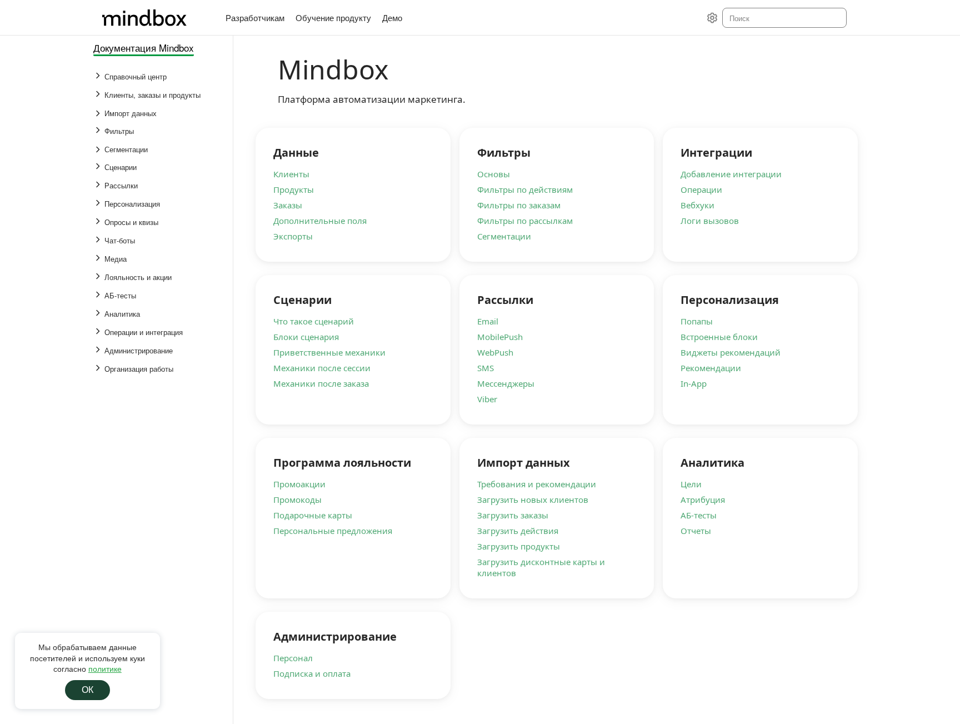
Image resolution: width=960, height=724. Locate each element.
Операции (701, 189)
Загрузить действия (517, 530)
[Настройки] (712, 18)
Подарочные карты (312, 515)
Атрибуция (703, 499)
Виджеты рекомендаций (731, 352)
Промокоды (297, 499)
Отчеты (696, 530)
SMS (485, 367)
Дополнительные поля (320, 220)
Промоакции (299, 484)
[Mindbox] (155, 17)
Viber (487, 399)
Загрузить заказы (512, 515)
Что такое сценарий (313, 321)
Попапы (697, 321)
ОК (87, 690)
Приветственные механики (329, 352)
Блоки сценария (306, 336)
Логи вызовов (710, 220)
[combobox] (783, 17)
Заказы (287, 205)
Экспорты (293, 236)
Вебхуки (697, 205)
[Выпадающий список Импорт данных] (98, 113)
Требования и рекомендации (536, 484)
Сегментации (504, 236)
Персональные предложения (332, 530)
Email (487, 321)
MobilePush (500, 336)
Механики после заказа (321, 383)
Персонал (293, 657)
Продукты (293, 189)
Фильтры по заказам (519, 205)
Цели (691, 484)
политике (105, 668)
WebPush (495, 352)
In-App (694, 383)
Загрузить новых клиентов (532, 499)
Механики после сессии (322, 367)
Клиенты (291, 173)
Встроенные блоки (719, 336)
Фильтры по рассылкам (525, 220)
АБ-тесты (699, 515)
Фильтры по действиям (525, 189)
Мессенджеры (505, 383)
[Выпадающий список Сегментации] (98, 149)
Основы (493, 173)
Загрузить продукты (518, 546)
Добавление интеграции (731, 173)
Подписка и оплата (312, 673)
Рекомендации (711, 367)
